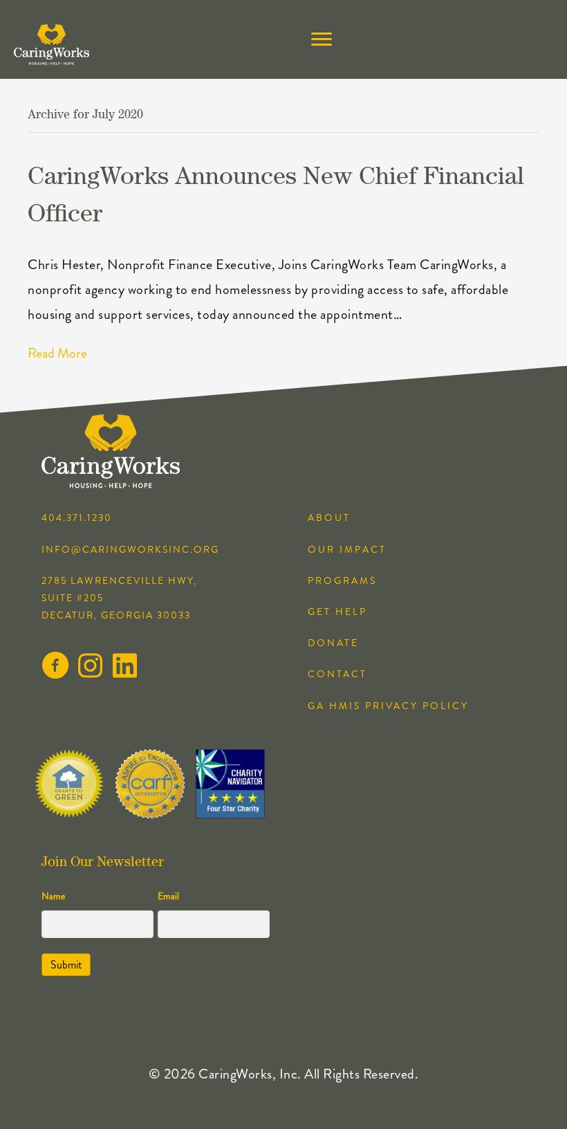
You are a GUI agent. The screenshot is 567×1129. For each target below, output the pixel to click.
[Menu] (321, 39)
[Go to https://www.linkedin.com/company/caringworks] (124, 668)
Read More (57, 353)
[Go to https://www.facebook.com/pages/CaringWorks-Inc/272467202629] (55, 669)
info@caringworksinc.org (130, 549)
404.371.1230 (76, 517)
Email (168, 896)
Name (53, 896)
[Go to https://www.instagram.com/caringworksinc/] (90, 668)
